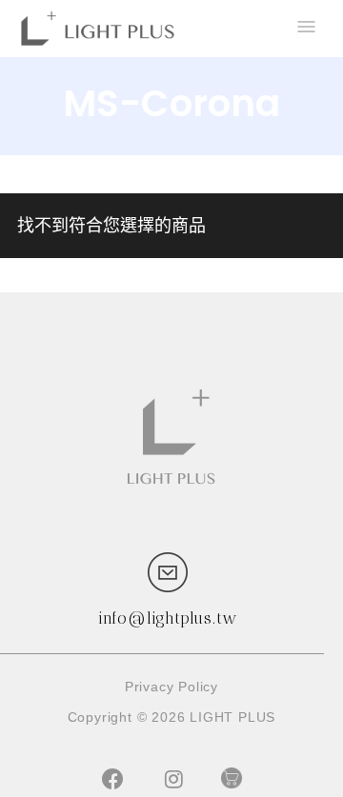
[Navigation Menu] (304, 28)
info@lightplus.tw (167, 618)
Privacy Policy (171, 686)
